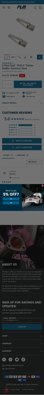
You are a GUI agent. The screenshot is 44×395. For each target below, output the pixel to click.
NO (11, 203)
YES (11, 199)
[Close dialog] (42, 185)
